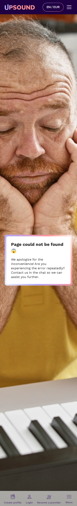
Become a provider (49, 502)
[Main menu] (69, 7)
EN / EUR (53, 7)
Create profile (13, 502)
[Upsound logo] (22, 7)
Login (29, 502)
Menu (69, 502)
